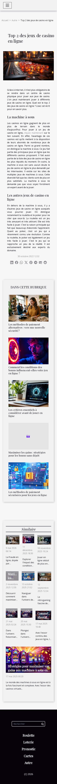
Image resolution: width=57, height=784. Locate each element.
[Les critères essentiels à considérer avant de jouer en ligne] (28, 393)
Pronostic (28, 749)
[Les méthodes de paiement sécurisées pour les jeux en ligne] (28, 475)
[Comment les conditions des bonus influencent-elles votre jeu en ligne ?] (28, 351)
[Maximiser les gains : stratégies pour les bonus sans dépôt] (28, 436)
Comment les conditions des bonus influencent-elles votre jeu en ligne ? (28, 370)
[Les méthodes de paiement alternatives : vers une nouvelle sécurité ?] (28, 308)
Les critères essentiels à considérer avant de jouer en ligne (25, 413)
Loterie (28, 742)
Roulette (28, 735)
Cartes (28, 756)
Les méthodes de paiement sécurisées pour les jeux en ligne (27, 493)
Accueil (5, 20)
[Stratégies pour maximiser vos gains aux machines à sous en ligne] (28, 659)
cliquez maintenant (33, 132)
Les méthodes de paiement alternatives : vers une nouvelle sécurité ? (26, 327)
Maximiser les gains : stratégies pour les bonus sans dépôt (26, 454)
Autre (14, 20)
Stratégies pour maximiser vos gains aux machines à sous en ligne (28, 670)
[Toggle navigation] (7, 5)
